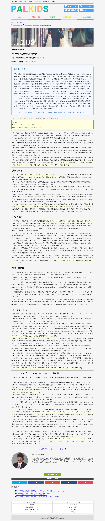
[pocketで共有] (85, 482)
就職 (38, 25)
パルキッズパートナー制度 (73, 502)
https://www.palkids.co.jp (53, 517)
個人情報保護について (32, 507)
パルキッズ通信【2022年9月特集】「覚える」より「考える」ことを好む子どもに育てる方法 (40, 492)
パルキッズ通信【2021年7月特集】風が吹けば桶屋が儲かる (31, 495)
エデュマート (21, 355)
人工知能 (35, 25)
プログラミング (28, 25)
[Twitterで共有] (19, 482)
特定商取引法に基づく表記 (32, 509)
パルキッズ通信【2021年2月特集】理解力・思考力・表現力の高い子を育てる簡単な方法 (39, 496)
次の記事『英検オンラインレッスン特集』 (51, 449)
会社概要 (32, 504)
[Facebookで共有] (36, 482)
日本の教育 (42, 25)
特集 (21, 25)
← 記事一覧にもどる (53, 474)
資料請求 (73, 512)
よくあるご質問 (73, 507)
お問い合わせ (73, 509)
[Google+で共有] (52, 482)
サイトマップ (32, 512)
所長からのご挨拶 (32, 502)
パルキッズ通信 (16, 25)
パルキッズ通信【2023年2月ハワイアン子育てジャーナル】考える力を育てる (36, 490)
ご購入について (73, 504)
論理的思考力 (48, 25)
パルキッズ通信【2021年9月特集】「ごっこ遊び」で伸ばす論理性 (33, 493)
